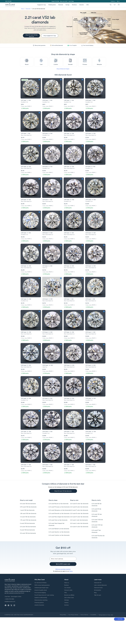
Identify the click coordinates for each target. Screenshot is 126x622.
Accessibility (93, 614)
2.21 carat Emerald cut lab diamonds (59, 513)
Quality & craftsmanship (40, 597)
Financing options (39, 602)
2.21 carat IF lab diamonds (96, 531)
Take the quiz (97, 595)
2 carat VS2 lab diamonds (27, 523)
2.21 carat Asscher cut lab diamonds (59, 532)
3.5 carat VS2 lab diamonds (28, 533)
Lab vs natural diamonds (100, 585)
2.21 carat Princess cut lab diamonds (59, 507)
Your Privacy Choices (73, 614)
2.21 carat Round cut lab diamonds (58, 503)
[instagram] (14, 605)
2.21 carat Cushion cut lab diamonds (59, 535)
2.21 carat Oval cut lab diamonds (58, 520)
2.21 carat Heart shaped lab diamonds (56, 524)
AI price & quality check (40, 590)
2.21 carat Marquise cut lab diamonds (59, 510)
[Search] (110, 4)
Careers (66, 602)
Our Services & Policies (40, 582)
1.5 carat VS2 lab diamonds (28, 517)
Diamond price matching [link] (40, 600)
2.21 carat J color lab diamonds (79, 523)
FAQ (65, 592)
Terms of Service (84, 614)
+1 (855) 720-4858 (9, 599)
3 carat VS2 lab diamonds (27, 530)
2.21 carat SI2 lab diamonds (96, 504)
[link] (8, 1)
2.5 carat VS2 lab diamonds (28, 526)
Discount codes (68, 590)
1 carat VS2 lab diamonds (27, 510)
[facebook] (5, 605)
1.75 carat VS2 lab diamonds (28, 520)
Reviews (66, 585)
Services (66, 605)
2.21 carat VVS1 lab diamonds (97, 526)
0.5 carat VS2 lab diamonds (28, 503)
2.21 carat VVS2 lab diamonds (97, 520)
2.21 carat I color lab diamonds (79, 520)
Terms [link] (70, 571)
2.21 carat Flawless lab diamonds (98, 536)
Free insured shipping (40, 592)
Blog (95, 592)
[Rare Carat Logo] (10, 5)
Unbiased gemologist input (41, 587)
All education (97, 590)
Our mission (67, 587)
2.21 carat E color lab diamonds (79, 507)
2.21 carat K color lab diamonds (79, 526)
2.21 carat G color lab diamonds (79, 513)
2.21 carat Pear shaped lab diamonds (59, 517)
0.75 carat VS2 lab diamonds (28, 507)
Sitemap (66, 600)
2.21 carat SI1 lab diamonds (96, 510)
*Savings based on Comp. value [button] (106, 614)
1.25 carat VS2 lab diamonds (28, 513)
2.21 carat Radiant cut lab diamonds (59, 528)
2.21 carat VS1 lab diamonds (97, 515)
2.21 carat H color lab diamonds (79, 517)
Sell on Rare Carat (69, 597)
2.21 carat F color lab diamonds (79, 510)
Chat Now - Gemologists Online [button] (13, 596)
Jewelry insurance (39, 605)
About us (66, 582)
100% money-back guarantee (42, 585)
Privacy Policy (63, 614)
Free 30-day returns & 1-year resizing (44, 595)
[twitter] (11, 605)
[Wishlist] (114, 4)
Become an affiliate (69, 595)
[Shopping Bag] (118, 4)
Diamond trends (98, 587)
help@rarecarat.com (10, 601)
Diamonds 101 (97, 582)
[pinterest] (8, 605)
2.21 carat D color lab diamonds (79, 503)
